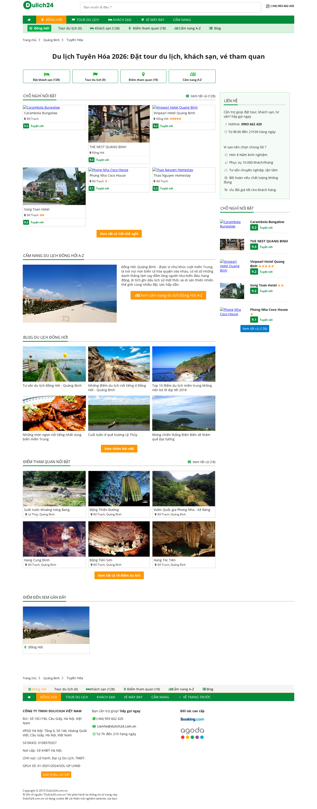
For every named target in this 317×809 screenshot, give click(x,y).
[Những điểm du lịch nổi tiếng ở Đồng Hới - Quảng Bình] (119, 364)
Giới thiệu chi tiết (56, 774)
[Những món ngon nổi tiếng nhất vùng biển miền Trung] (54, 413)
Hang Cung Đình (37, 560)
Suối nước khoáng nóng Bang (47, 509)
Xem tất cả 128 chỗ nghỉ (119, 233)
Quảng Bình (51, 40)
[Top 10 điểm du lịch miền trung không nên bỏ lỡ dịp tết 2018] (183, 364)
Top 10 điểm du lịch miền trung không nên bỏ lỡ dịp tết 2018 (182, 387)
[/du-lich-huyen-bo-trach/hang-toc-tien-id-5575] (183, 539)
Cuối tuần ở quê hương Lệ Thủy (112, 434)
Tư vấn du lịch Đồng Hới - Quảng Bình (52, 385)
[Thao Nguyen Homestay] (172, 170)
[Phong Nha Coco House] (108, 170)
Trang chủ (29, 40)
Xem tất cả (202, 96)
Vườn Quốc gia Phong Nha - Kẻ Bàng (182, 509)
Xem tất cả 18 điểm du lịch (119, 575)
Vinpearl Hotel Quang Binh (174, 113)
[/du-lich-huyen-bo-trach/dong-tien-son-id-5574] (119, 539)
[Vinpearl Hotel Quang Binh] (175, 107)
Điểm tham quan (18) (149, 28)
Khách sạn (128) (107, 28)
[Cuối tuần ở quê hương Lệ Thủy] (119, 413)
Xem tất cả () (255, 328)
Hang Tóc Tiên (165, 560)
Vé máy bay (155, 19)
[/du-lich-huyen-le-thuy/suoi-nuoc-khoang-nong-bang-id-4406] (54, 488)
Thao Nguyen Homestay (172, 175)
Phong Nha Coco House (108, 175)
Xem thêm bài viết (119, 448)
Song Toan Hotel (36, 209)
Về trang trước (196, 697)
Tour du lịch (88, 19)
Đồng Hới (53, 19)
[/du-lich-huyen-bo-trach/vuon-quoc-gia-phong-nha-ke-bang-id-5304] (183, 488)
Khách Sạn (122, 19)
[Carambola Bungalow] (41, 107)
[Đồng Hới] (70, 294)
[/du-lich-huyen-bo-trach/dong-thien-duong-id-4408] (119, 488)
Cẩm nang (182, 19)
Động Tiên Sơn (101, 560)
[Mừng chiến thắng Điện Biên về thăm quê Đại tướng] (183, 413)
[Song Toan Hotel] (54, 203)
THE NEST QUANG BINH (108, 147)
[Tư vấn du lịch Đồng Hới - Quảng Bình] (54, 364)
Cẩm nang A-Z (190, 28)
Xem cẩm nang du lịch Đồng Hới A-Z (171, 295)
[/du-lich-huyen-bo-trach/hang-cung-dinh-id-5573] (54, 539)
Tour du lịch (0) (70, 28)
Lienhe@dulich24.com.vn (116, 726)
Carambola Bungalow (40, 113)
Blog (217, 28)
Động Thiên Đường (104, 509)
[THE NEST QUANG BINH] (119, 141)
